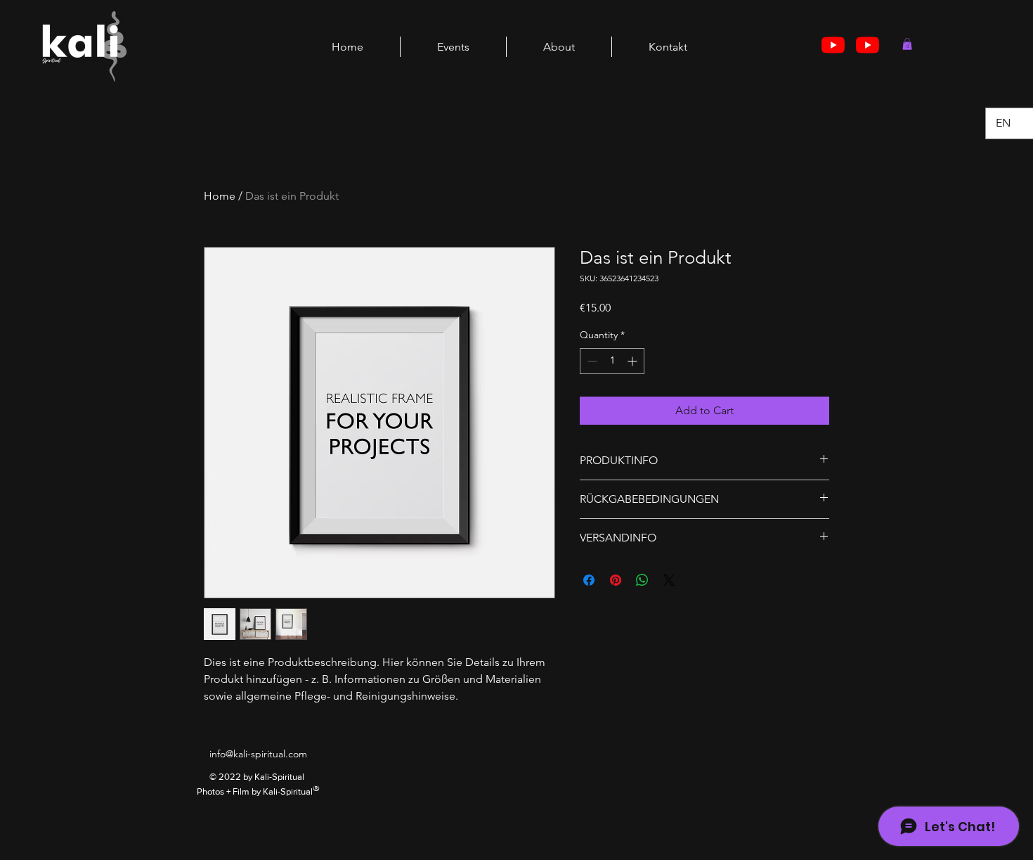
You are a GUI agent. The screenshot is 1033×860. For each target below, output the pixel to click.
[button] (907, 44)
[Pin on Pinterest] (615, 580)
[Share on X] (669, 580)
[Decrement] (590, 361)
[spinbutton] (612, 361)
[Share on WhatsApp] (642, 580)
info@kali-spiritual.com (258, 753)
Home (219, 196)
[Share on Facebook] (588, 580)
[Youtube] (833, 44)
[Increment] (633, 361)
